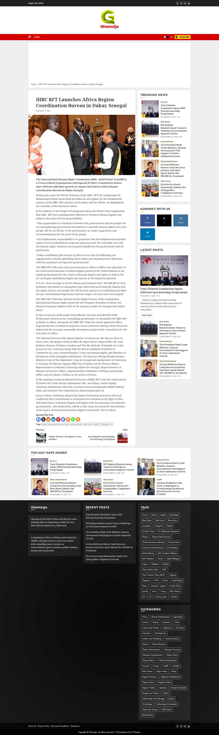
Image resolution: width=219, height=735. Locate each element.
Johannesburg (148, 553)
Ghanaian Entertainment (152, 655)
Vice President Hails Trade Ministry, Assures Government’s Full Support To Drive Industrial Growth (173, 150)
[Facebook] (177, 3)
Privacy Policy (43, 726)
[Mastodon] (63, 419)
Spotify (145, 591)
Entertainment (160, 633)
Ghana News (166, 181)
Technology (147, 704)
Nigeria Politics (148, 687)
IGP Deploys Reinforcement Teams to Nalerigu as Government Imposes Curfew (174, 129)
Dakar (45, 424)
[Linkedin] (189, 3)
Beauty (155, 622)
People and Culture (150, 693)
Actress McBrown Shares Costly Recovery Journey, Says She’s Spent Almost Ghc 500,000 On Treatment (173, 170)
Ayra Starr (174, 515)
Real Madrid (177, 580)
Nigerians (146, 580)
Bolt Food (160, 520)
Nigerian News (164, 682)
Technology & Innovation (166, 704)
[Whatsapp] (73, 419)
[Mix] (68, 419)
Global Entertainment (167, 660)
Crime (176, 622)
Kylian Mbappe (173, 558)
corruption (146, 525)
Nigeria (173, 575)
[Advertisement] (109, 63)
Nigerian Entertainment (170, 676)
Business (164, 102)
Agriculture (178, 616)
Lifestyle (175, 665)
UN (111, 424)
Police (165, 580)
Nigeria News (148, 682)
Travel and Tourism (150, 709)
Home (36, 37)
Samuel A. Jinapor (158, 585)
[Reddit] (48, 419)
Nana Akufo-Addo (150, 569)
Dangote (158, 525)
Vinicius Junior (161, 596)
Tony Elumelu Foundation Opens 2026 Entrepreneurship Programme (173, 109)
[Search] (171, 37)
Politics (166, 693)
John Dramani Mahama (167, 553)
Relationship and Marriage (153, 698)
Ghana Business (159, 644)
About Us (32, 726)
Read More (146, 315)
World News (147, 715)
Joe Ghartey (172, 547)
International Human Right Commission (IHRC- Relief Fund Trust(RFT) (74, 424)
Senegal (105, 424)
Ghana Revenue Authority (153, 542)
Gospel (145, 665)
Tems (154, 591)
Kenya (160, 558)
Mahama (155, 564)
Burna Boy (172, 520)
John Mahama (148, 558)
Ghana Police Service (161, 536)
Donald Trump (148, 531)
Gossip (156, 665)
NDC (164, 569)
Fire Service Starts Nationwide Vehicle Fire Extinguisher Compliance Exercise (173, 188)
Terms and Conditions (60, 726)
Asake (163, 515)
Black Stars (147, 520)
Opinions (163, 687)
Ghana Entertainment (169, 161)
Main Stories (165, 122)
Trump (163, 591)
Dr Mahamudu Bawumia (168, 531)
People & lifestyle (178, 687)
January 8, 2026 (169, 117)
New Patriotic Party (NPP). (154, 575)
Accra (144, 515)
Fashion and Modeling (151, 638)
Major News (162, 671)
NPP (156, 580)
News (173, 671)
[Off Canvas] (29, 37)
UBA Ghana (175, 591)
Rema (144, 585)
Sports (171, 698)
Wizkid (174, 596)
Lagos (144, 564)
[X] (181, 3)
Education (146, 633)
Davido (169, 525)
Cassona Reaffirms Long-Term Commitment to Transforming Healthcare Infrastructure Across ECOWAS (170, 488)
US (150, 596)
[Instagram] (185, 3)
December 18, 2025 (170, 137)
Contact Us (74, 726)
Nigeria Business (149, 676)
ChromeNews (122, 732)
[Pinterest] (58, 419)
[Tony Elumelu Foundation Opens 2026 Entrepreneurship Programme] (150, 109)
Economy (180, 627)
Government (173, 542)
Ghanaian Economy (172, 649)
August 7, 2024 (44, 111)
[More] (78, 419)
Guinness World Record (152, 547)
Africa (153, 515)
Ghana (145, 536)
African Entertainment (160, 616)
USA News (166, 709)
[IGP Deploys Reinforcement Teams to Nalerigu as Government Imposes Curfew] (150, 128)
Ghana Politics (148, 660)
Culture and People (150, 627)
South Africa (175, 585)
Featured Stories (167, 142)
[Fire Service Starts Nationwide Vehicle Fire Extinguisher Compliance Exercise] (150, 188)
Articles (145, 622)
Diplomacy (167, 627)
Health (159, 480)
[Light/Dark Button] (166, 37)
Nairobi (166, 564)
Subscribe (184, 37)
